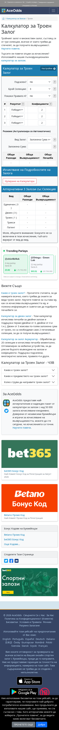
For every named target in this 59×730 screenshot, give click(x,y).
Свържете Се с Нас (34, 615)
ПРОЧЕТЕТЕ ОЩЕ (23, 724)
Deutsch (40, 639)
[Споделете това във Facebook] (12, 560)
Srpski (33, 645)
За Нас (50, 615)
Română (39, 642)
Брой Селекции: (17, 89)
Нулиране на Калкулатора (19, 181)
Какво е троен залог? (13, 292)
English (7, 639)
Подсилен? (20, 82)
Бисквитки (12, 622)
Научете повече (22, 427)
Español (29, 639)
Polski (49, 642)
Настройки (47, 68)
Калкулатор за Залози (16, 18)
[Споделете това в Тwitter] (6, 560)
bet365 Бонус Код (14, 539)
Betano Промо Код (14, 534)
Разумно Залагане (29, 625)
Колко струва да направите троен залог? (27, 382)
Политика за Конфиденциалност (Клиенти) (29, 618)
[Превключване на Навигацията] (53, 11)
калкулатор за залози (13, 60)
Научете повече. (10, 48)
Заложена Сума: (17, 146)
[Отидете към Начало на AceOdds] (11, 10)
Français (43, 645)
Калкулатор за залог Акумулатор (19, 339)
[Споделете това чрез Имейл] (17, 560)
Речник (47, 622)
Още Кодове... (12, 544)
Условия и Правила (30, 622)
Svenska (15, 645)
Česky (17, 642)
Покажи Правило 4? (15, 96)
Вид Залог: (20, 139)
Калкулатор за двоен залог (16, 316)
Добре (41, 724)
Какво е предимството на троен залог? (26, 376)
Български (28, 642)
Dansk (25, 645)
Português (18, 639)
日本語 (8, 642)
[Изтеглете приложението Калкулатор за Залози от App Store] (29, 682)
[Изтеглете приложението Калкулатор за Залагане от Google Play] (24, 694)
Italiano (50, 639)
